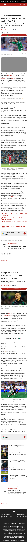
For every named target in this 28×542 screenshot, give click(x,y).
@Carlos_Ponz (10, 107)
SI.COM (2, 1)
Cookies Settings (20, 520)
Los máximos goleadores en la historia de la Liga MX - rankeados (14, 214)
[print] (10, 254)
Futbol (7, 260)
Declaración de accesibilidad (7, 520)
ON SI (6, 1)
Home (2, 260)
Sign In (24, 4)
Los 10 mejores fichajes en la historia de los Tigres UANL (13, 227)
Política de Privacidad (5, 514)
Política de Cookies (21, 514)
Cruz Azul (13, 78)
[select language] (20, 4)
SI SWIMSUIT (11, 1)
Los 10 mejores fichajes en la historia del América (13, 224)
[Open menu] (2, 4)
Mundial (3, 78)
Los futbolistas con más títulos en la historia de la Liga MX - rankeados (13, 218)
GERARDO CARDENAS (12, 243)
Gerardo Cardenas (5, 29)
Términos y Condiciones (22, 516)
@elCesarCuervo (18, 107)
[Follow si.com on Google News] (25, 233)
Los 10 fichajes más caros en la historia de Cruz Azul (14, 221)
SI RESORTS (23, 1)
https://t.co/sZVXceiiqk (11, 351)
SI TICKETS (17, 1)
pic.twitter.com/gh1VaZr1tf (7, 108)
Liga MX (11, 196)
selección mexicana (11, 75)
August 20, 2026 (5, 355)
